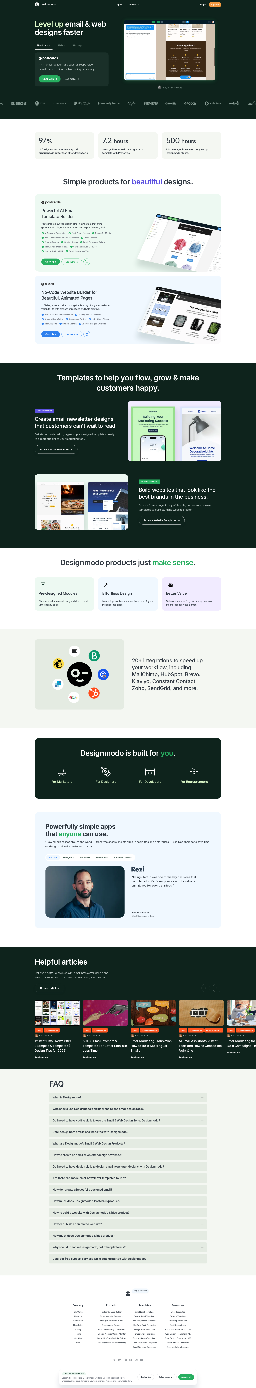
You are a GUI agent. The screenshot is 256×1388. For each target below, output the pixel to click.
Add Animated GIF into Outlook (178, 1329)
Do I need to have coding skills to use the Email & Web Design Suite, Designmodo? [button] (106, 1120)
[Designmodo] (45, 4)
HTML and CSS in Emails (178, 1343)
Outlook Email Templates (144, 1316)
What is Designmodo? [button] (67, 1097)
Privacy (78, 1329)
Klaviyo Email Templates (144, 1329)
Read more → (41, 1057)
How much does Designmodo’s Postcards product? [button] (86, 1201)
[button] (61, 45)
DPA (78, 1343)
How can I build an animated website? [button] (77, 1224)
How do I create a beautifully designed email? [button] (82, 1189)
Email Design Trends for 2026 (178, 1338)
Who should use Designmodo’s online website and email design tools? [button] (98, 1109)
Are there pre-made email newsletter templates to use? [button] (89, 1178)
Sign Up (215, 4)
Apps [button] (119, 4)
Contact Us (78, 1321)
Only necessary (166, 1377)
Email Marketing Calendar (178, 1347)
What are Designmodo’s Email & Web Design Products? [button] (89, 1143)
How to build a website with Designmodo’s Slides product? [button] (91, 1212)
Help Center (78, 1312)
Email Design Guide (178, 1325)
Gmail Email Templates (144, 1312)
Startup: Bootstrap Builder (111, 1321)
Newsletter (78, 1325)
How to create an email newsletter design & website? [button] (88, 1155)
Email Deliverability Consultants (111, 1329)
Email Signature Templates (144, 1347)
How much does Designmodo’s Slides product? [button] (84, 1235)
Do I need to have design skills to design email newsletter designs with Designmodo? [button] (108, 1166)
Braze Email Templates (145, 1334)
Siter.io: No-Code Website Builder (111, 1338)
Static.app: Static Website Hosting (111, 1343)
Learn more (72, 262)
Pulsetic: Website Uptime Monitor (111, 1334)
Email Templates (178, 1312)
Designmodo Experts (111, 1325)
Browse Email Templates (56, 449)
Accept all (186, 1377)
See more (71, 79)
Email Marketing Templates (144, 1338)
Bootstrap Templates (178, 1321)
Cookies (78, 1338)
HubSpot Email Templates (144, 1325)
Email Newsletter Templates (145, 1343)
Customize (145, 1377)
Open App (49, 79)
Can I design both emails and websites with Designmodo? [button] (90, 1132)
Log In (203, 4)
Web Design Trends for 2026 (178, 1334)
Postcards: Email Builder (111, 1312)
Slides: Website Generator (111, 1316)
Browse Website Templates (162, 520)
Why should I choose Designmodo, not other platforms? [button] (89, 1247)
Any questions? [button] (140, 1290)
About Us (78, 1316)
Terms (78, 1334)
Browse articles (49, 988)
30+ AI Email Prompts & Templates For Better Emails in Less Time (105, 1045)
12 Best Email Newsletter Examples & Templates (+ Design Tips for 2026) (53, 1045)
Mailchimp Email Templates (144, 1321)
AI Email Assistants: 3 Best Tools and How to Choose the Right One (200, 1045)
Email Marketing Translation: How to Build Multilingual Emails (152, 1045)
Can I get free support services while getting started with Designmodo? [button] (99, 1258)
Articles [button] (132, 4)
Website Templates (178, 1316)
